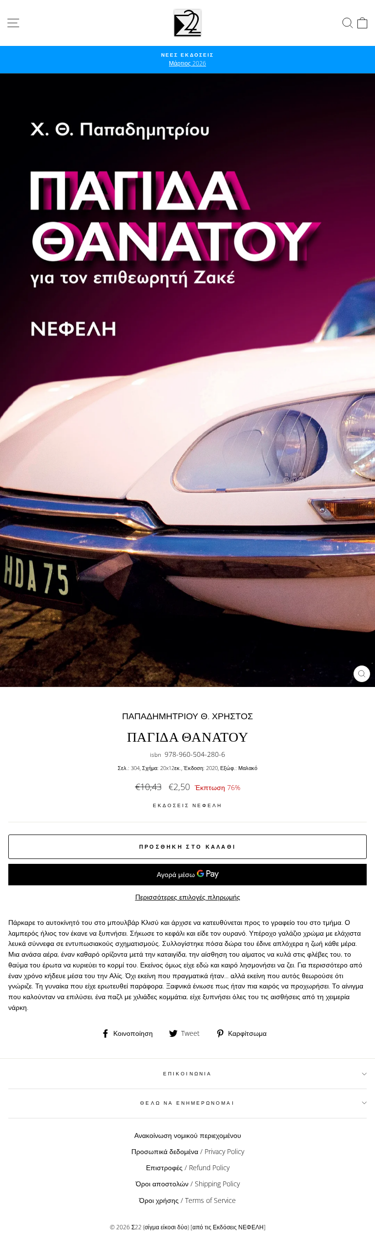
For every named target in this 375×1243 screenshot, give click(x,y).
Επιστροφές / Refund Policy (187, 1167)
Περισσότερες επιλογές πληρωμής (187, 896)
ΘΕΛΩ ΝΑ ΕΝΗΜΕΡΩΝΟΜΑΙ (187, 1102)
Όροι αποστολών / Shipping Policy (188, 1183)
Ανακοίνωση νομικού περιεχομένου (187, 1135)
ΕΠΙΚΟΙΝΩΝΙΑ (187, 1073)
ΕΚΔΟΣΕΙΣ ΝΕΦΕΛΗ (188, 805)
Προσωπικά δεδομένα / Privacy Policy (187, 1151)
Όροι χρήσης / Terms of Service (187, 1200)
